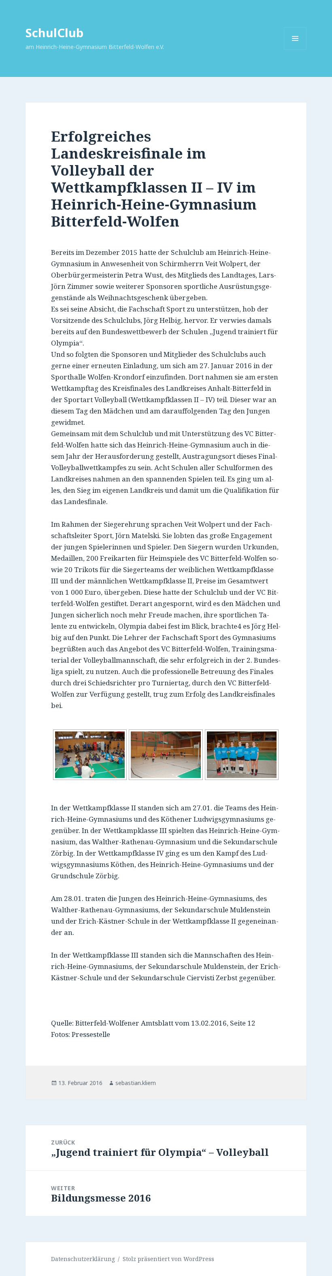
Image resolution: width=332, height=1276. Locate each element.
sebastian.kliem (135, 1083)
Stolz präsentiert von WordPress (168, 1259)
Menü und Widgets (295, 49)
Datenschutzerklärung (83, 1259)
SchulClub (54, 32)
